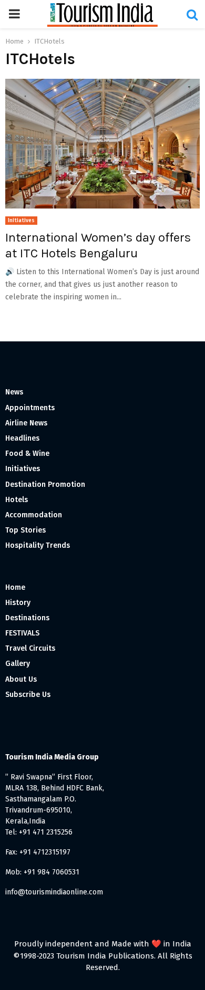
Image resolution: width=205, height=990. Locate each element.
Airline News (26, 423)
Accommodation (33, 514)
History (17, 602)
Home (15, 587)
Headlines (22, 438)
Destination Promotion (45, 484)
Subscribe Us (27, 694)
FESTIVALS (22, 633)
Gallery (17, 663)
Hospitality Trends (37, 545)
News (14, 392)
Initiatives (21, 220)
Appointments (30, 407)
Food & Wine (27, 453)
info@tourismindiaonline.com (54, 892)
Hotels (16, 499)
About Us (21, 679)
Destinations (27, 617)
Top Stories (25, 530)
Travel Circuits (30, 648)
